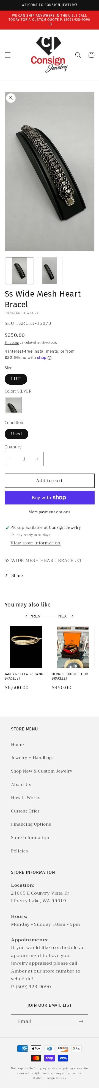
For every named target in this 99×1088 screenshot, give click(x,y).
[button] (7, 54)
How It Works (25, 797)
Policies (19, 851)
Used (16, 433)
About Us (21, 784)
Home (17, 744)
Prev (35, 616)
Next (64, 616)
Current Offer (25, 811)
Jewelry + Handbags (32, 757)
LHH (16, 378)
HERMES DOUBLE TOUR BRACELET (70, 676)
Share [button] (17, 575)
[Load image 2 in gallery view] (49, 270)
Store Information (30, 837)
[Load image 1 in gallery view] (19, 270)
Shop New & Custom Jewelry (42, 771)
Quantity (13, 447)
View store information (35, 543)
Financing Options (31, 824)
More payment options (49, 512)
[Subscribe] (81, 1021)
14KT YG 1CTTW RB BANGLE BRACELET (26, 676)
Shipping (12, 342)
